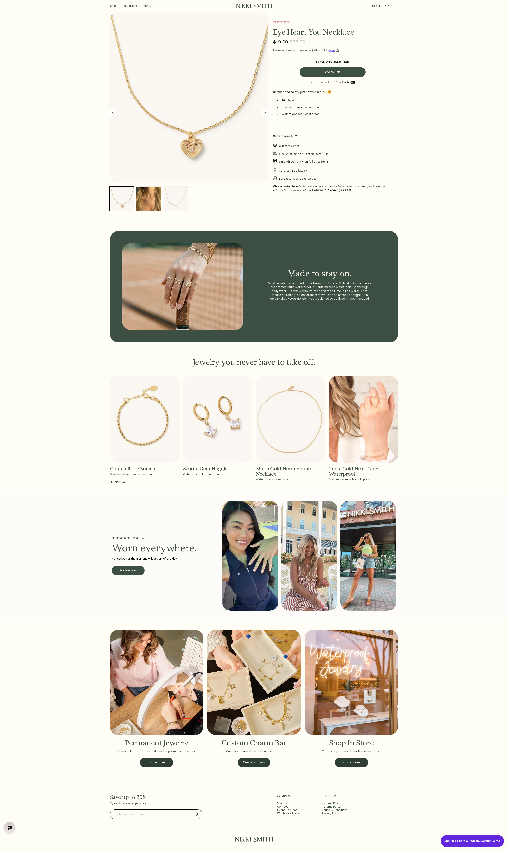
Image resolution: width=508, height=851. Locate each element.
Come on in (157, 762)
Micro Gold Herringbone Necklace (283, 471)
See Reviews (128, 570)
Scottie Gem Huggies (206, 468)
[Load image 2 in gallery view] (148, 198)
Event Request (287, 810)
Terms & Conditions (335, 810)
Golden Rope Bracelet (134, 468)
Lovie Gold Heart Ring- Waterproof (354, 471)
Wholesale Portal (288, 813)
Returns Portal (331, 806)
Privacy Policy (331, 813)
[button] (387, 6)
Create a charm (254, 762)
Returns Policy (331, 803)
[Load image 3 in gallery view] (175, 198)
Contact (282, 806)
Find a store (351, 762)
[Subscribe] (197, 814)
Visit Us (282, 803)
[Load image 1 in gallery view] (121, 198)
